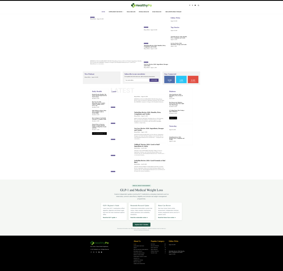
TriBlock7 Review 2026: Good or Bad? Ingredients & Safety (147, 145)
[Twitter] (193, 5)
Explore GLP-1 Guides (141, 224)
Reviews (92, 17)
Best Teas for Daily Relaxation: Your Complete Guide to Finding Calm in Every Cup (98, 103)
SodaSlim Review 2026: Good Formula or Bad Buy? (149, 161)
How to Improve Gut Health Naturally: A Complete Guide (99, 118)
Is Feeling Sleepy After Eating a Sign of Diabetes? (176, 111)
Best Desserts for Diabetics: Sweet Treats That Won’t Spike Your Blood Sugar (176, 103)
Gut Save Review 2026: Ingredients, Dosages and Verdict (179, 44)
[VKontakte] (99, 252)
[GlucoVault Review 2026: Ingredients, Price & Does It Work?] (188, 96)
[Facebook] (190, 5)
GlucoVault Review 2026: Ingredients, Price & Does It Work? (176, 95)
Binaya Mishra (93, 18)
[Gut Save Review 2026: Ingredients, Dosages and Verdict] (156, 57)
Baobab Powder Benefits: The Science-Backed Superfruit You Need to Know (99, 95)
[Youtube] (195, 5)
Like (169, 76)
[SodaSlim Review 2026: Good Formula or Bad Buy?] (122, 165)
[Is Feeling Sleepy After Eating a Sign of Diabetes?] (188, 112)
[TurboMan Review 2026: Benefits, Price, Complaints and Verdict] (156, 38)
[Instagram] (94, 252)
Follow (181, 76)
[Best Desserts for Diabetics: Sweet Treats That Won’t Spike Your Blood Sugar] (188, 104)
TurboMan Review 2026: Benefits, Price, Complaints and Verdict (155, 46)
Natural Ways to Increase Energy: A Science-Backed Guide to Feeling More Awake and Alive (99, 126)
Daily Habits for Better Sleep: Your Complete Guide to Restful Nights (99, 112)
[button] (198, 5)
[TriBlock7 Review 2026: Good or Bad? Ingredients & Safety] (122, 149)
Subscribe (154, 80)
